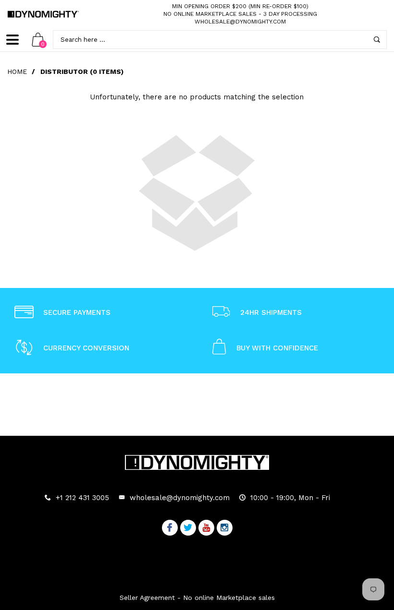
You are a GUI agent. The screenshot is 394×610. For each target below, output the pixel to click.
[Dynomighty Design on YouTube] (206, 528)
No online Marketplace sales (210, 14)
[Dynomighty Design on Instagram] (225, 528)
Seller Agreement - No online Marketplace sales (197, 597)
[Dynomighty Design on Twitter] (188, 528)
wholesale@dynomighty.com (240, 21)
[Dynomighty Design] (43, 14)
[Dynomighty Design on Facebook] (170, 528)
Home (17, 71)
